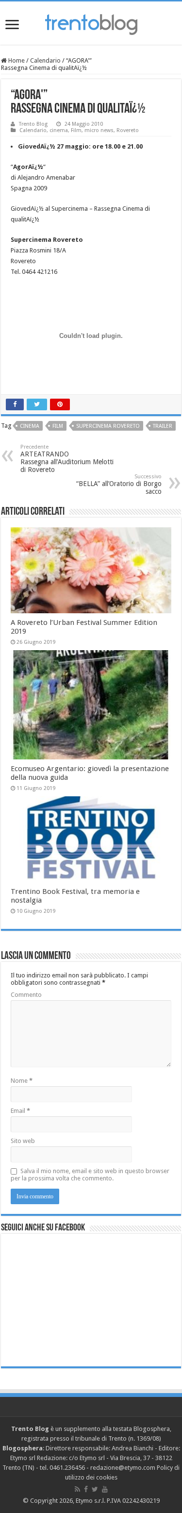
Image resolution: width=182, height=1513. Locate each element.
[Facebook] (86, 1489)
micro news (99, 130)
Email (20, 1110)
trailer (162, 426)
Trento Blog (33, 124)
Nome (22, 1080)
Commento (26, 994)
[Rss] (77, 1489)
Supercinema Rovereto (108, 426)
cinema (59, 130)
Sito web (23, 1140)
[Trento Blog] (91, 22)
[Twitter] (95, 1489)
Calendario (45, 60)
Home (16, 60)
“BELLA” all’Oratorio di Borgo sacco (119, 484)
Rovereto (127, 130)
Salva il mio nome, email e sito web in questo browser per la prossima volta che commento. (90, 1174)
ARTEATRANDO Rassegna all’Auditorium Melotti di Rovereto (67, 458)
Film (76, 130)
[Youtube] (105, 1489)
